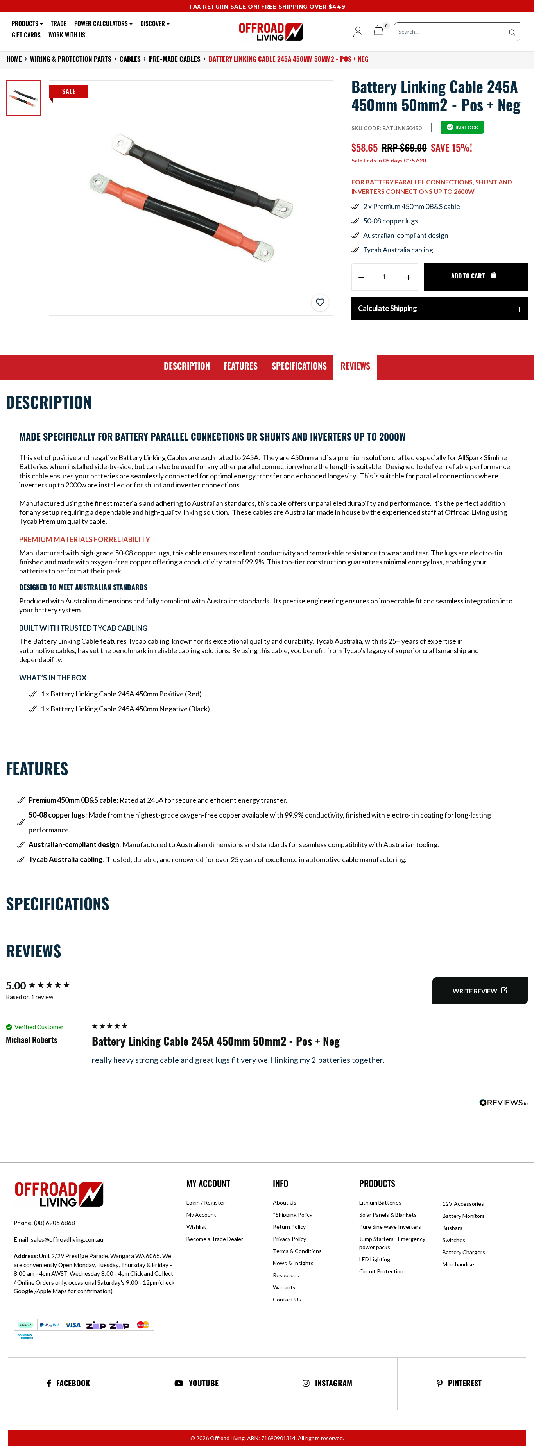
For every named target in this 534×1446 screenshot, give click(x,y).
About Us (284, 1202)
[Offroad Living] (266, 30)
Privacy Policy (289, 1238)
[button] (320, 302)
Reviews (355, 367)
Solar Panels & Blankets (388, 1214)
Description (187, 367)
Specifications (299, 367)
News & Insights (293, 1263)
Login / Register (205, 1202)
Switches (454, 1240)
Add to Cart (468, 277)
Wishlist (196, 1226)
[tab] (187, 367)
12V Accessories (463, 1203)
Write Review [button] (475, 990)
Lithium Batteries (380, 1202)
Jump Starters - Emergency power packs (392, 1242)
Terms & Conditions (297, 1251)
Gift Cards (26, 36)
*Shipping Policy (292, 1214)
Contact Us (287, 1299)
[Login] (354, 31)
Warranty (284, 1287)
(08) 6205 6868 (44, 1222)
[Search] (512, 32)
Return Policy (289, 1226)
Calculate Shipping (387, 308)
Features (241, 367)
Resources (286, 1275)
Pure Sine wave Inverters (390, 1226)
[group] (47, 985)
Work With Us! (67, 36)
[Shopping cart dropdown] (378, 31)
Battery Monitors (464, 1215)
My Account (201, 1214)
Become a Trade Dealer (214, 1238)
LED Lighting (374, 1259)
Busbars (452, 1228)
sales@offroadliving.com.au (58, 1239)
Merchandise (458, 1264)
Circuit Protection (381, 1271)
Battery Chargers (464, 1252)
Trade (58, 24)
